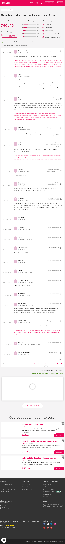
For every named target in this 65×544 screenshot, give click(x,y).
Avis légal (39, 541)
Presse (2, 487)
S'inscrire (60, 3)
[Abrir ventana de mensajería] (3, 540)
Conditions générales (30, 541)
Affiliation (46, 487)
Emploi (45, 496)
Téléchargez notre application (6, 502)
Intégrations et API (49, 491)
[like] (63, 423)
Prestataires (47, 484)
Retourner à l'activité (7, 10)
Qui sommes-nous (6, 484)
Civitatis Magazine (27, 487)
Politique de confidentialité (50, 541)
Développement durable (8, 489)
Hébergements (48, 494)
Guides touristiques (28, 489)
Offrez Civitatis (4, 491)
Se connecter (50, 3)
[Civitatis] (6, 3)
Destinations (26, 484)
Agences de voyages (49, 489)
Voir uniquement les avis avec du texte (16, 45)
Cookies (60, 541)
